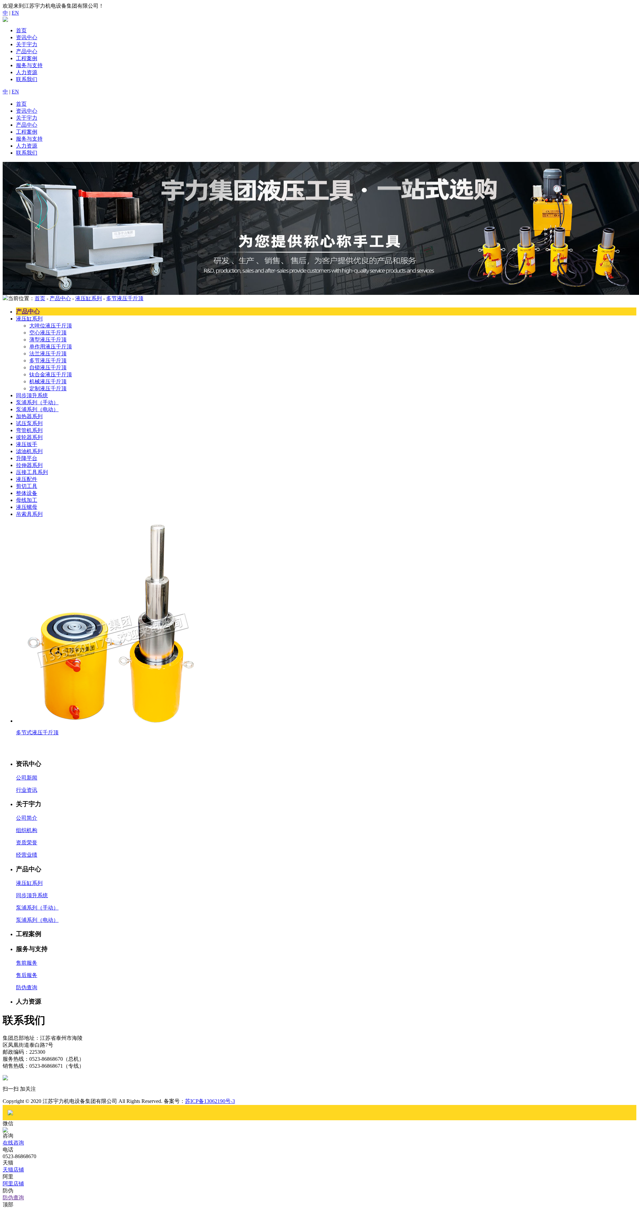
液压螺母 (26, 507)
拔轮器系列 (29, 437)
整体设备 (26, 493)
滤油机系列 (29, 451)
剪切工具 (26, 486)
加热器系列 (29, 416)
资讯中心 (26, 37)
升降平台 (26, 458)
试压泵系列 (29, 423)
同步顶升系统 (32, 395)
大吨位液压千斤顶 (50, 325)
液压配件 (26, 479)
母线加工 (26, 500)
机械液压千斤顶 (48, 381)
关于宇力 (26, 44)
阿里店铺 (13, 1183)
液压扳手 (26, 444)
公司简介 (26, 818)
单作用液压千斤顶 (50, 346)
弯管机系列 (29, 430)
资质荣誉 (26, 842)
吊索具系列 (29, 514)
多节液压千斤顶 (124, 298)
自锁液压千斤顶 (48, 367)
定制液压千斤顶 (48, 388)
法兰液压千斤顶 (48, 353)
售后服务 (26, 975)
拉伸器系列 (29, 465)
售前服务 (26, 963)
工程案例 (26, 58)
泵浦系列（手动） (37, 402)
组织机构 (26, 830)
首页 (21, 30)
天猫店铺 (13, 1169)
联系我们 (26, 79)
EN (15, 13)
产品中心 (26, 51)
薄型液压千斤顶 (48, 339)
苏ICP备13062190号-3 (210, 1101)
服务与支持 (29, 65)
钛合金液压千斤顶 (50, 374)
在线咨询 (13, 1143)
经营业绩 (26, 855)
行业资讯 (26, 790)
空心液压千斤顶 (48, 332)
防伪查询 (26, 987)
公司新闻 (26, 778)
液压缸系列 (88, 298)
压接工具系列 (32, 472)
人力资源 (26, 72)
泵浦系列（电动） (37, 409)
